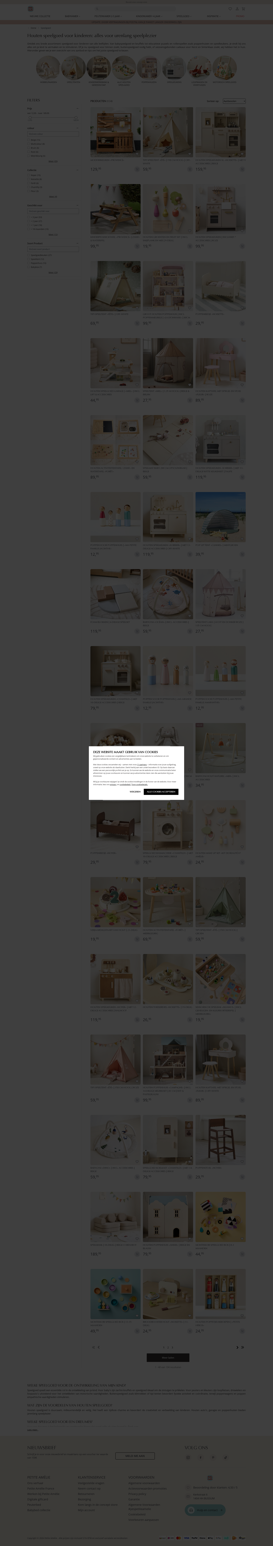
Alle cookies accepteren (161, 791)
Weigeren (135, 791)
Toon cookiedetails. (139, 784)
